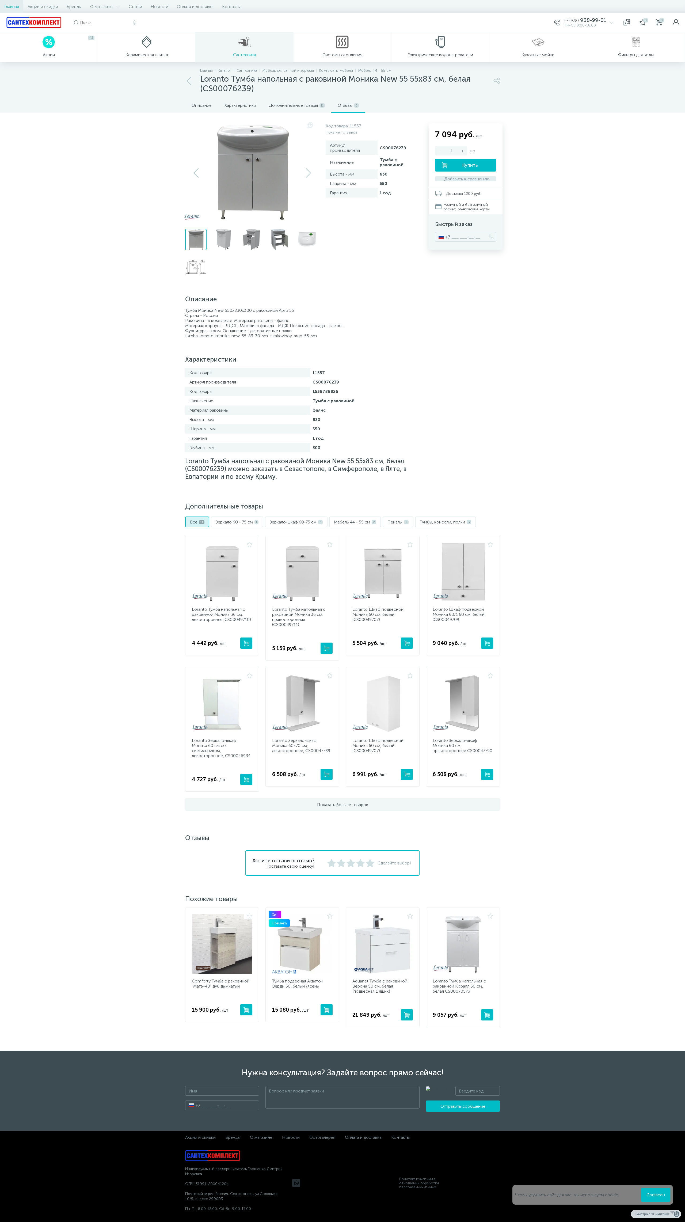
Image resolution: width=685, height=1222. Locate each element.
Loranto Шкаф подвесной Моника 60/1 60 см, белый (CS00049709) (459, 614)
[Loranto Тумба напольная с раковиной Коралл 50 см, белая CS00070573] (463, 944)
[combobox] (442, 236)
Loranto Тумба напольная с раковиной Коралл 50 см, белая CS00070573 (459, 986)
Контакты (231, 6)
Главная (11, 6)
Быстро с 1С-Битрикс (652, 1214)
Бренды (74, 6)
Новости (159, 6)
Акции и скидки (43, 6)
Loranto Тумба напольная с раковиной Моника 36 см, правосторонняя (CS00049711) (298, 617)
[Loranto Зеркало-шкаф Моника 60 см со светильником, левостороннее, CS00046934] (222, 703)
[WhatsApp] (296, 1183)
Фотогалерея (322, 1137)
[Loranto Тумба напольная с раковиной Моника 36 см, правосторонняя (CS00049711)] (302, 572)
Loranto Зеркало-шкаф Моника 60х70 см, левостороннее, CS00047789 (301, 745)
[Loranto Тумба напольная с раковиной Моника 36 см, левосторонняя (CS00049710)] (222, 572)
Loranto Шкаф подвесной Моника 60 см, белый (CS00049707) (378, 614)
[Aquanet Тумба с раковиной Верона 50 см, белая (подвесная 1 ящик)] (382, 944)
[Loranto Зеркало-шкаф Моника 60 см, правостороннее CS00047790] (463, 703)
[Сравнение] (627, 22)
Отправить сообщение (462, 1106)
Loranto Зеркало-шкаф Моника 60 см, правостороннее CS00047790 (462, 745)
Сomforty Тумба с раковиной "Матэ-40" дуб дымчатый (220, 983)
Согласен (655, 1194)
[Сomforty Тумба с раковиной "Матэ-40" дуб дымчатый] (222, 944)
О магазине (101, 6)
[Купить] (246, 643)
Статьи (135, 6)
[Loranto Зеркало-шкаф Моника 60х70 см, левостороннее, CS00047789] (302, 703)
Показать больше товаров (342, 804)
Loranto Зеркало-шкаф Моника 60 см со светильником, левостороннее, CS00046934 (221, 748)
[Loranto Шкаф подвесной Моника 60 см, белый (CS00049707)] (382, 572)
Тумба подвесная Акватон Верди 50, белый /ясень (297, 983)
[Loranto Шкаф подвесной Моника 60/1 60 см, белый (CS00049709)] (463, 572)
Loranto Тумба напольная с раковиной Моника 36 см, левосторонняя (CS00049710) (221, 614)
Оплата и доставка (195, 6)
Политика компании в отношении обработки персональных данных (419, 1183)
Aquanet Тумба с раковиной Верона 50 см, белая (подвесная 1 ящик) (379, 986)
